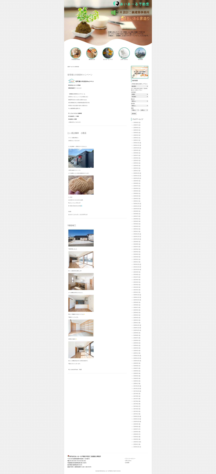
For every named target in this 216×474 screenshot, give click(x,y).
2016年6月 (136, 431)
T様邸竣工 (72, 225)
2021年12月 (136, 264)
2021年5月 (136, 282)
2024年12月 (136, 173)
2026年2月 (136, 137)
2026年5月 (136, 130)
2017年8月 (136, 396)
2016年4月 (136, 436)
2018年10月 (136, 360)
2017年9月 (136, 393)
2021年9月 (136, 272)
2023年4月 (136, 223)
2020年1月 (136, 322)
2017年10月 (136, 391)
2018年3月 (136, 378)
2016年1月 (136, 444)
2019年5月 (136, 343)
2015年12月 (136, 446)
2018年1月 (136, 383)
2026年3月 (136, 135)
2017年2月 (136, 411)
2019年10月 (136, 330)
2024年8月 (136, 183)
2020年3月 (136, 317)
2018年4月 (136, 376)
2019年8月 (136, 335)
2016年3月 (136, 439)
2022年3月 (136, 256)
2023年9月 (136, 211)
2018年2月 (136, 381)
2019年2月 (136, 350)
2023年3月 (136, 226)
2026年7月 (136, 125)
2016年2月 (136, 441)
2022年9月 (136, 241)
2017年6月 (136, 401)
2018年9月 (136, 363)
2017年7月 (136, 398)
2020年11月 (136, 297)
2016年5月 (136, 434)
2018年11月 (136, 358)
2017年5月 (136, 403)
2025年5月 (136, 160)
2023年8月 (136, 213)
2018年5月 (136, 373)
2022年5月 (136, 251)
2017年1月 (136, 414)
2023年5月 (136, 221)
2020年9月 (136, 302)
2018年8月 (136, 365)
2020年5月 (136, 312)
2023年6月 (136, 218)
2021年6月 (136, 279)
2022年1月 (136, 262)
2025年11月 (136, 145)
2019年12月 (136, 325)
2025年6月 (136, 158)
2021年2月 (136, 289)
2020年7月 (136, 307)
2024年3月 (136, 196)
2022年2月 (136, 259)
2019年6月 (136, 340)
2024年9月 (136, 180)
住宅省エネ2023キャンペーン (80, 75)
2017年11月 (136, 388)
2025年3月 (136, 165)
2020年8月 (136, 305)
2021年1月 (136, 292)
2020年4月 (136, 315)
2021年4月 (136, 284)
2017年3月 (136, 408)
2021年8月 (136, 274)
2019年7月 (136, 338)
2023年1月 (136, 231)
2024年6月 (136, 188)
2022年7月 (136, 246)
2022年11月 (136, 236)
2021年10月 (136, 269)
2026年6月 (136, 127)
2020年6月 (136, 310)
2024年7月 (136, 185)
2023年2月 (136, 229)
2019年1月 (136, 353)
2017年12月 (136, 386)
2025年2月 (136, 168)
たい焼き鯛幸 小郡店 (77, 133)
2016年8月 (136, 426)
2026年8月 (136, 122)
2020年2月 (136, 320)
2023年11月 (136, 206)
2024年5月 (136, 191)
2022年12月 (136, 234)
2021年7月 (136, 277)
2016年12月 (136, 416)
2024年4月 (136, 193)
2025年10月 (136, 147)
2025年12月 (136, 142)
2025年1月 (136, 170)
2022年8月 (136, 244)
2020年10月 (136, 300)
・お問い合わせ (127, 460)
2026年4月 (136, 132)
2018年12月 (136, 355)
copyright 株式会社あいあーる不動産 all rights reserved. (108, 471)
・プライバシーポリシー (129, 458)
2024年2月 (136, 198)
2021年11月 (136, 267)
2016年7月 (136, 429)
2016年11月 (136, 419)
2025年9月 (136, 150)
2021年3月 (136, 287)
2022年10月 (136, 239)
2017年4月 (136, 406)
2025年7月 (136, 155)
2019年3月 (136, 348)
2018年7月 (136, 368)
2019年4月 (136, 345)
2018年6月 (136, 370)
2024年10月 (136, 178)
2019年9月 (136, 332)
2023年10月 (136, 208)
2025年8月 (136, 153)
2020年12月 (136, 294)
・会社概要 (126, 462)
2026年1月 (136, 140)
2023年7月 (136, 216)
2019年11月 (136, 327)
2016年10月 (136, 421)
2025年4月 (136, 163)
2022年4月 (136, 254)
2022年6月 (136, 249)
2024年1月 (136, 201)
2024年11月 (136, 175)
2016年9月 (136, 424)
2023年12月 (136, 203)
